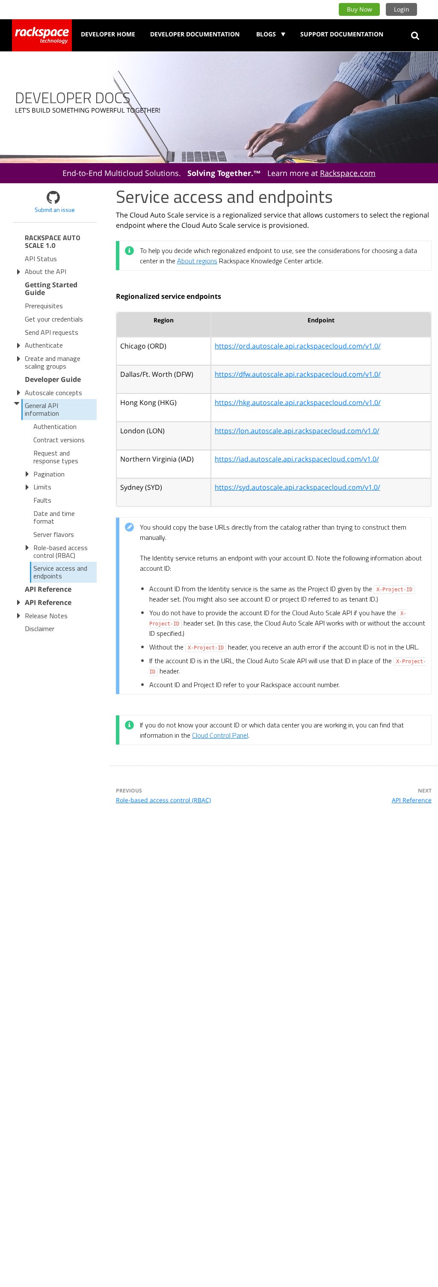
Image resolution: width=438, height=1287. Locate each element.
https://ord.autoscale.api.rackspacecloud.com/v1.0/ (298, 346)
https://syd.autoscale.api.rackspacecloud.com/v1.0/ (297, 487)
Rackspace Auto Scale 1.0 (52, 241)
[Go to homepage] (42, 35)
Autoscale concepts (53, 392)
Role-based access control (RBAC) (60, 551)
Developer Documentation (195, 34)
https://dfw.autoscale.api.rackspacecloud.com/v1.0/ (298, 374)
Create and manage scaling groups (52, 362)
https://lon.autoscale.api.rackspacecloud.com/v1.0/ (297, 430)
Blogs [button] (267, 34)
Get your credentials (54, 319)
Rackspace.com (348, 173)
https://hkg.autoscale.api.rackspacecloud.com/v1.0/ (298, 402)
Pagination (49, 474)
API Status (41, 258)
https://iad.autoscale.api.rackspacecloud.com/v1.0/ (297, 459)
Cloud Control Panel (220, 735)
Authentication (55, 426)
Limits (42, 487)
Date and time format (54, 517)
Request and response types (55, 457)
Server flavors (53, 534)
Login (401, 9)
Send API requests (51, 332)
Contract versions (59, 440)
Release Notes (46, 616)
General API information (42, 409)
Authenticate (44, 345)
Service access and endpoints (60, 572)
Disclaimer (39, 628)
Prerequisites (44, 306)
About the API (45, 271)
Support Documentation (341, 34)
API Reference (412, 800)
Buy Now (359, 9)
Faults (42, 500)
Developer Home (108, 34)
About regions (197, 261)
